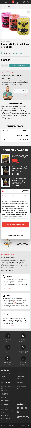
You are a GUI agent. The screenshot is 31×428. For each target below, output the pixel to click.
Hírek (18, 389)
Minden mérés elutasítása (15, 235)
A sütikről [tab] (25, 195)
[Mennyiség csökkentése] (2, 65)
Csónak (19, 379)
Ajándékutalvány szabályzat (6, 389)
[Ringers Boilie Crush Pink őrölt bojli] (15, 23)
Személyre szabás (14, 230)
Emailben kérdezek (20, 96)
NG (29, 425)
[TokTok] (18, 412)
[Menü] (2, 2)
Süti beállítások (5, 400)
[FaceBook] (18, 407)
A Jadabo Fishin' (21, 386)
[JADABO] (15, 2)
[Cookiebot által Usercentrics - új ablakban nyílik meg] (22, 191)
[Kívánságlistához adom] (28, 11)
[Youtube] (26, 407)
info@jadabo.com (17, 302)
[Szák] (28, 2)
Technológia (20, 376)
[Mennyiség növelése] (7, 65)
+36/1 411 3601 (21, 91)
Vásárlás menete (6, 397)
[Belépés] (24, 2)
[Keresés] (6, 2)
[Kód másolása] (13, 270)
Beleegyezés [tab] (5, 195)
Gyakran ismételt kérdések (10, 326)
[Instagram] (22, 407)
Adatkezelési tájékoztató (5, 393)
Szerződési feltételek (7, 386)
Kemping (19, 373)
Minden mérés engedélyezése (15, 224)
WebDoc (23, 425)
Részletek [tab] (15, 195)
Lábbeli (3, 379)
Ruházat (3, 376)
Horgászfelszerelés (6, 373)
